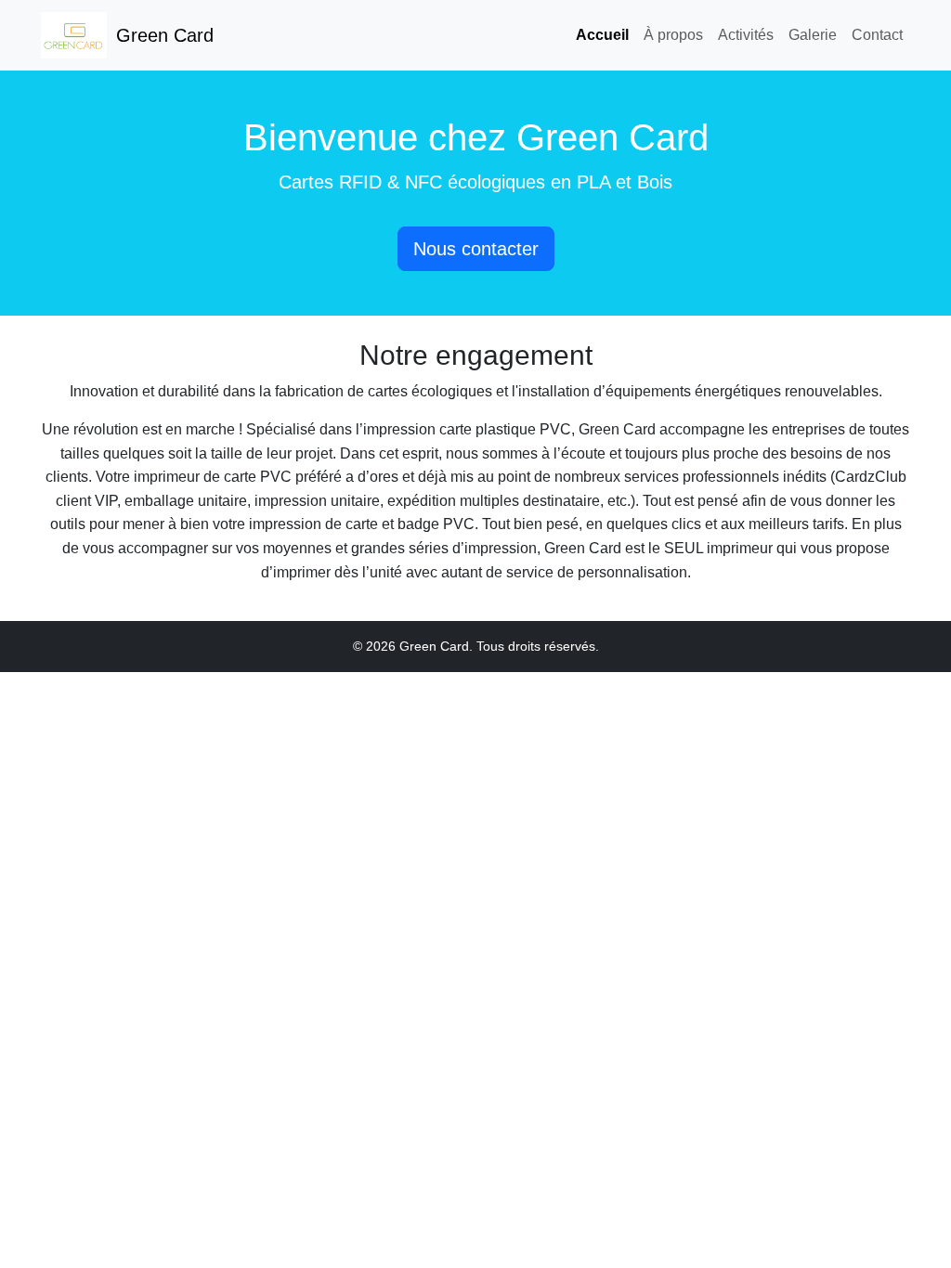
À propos (673, 35)
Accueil (602, 35)
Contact (877, 35)
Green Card (165, 35)
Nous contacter (476, 249)
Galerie (812, 35)
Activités (746, 35)
